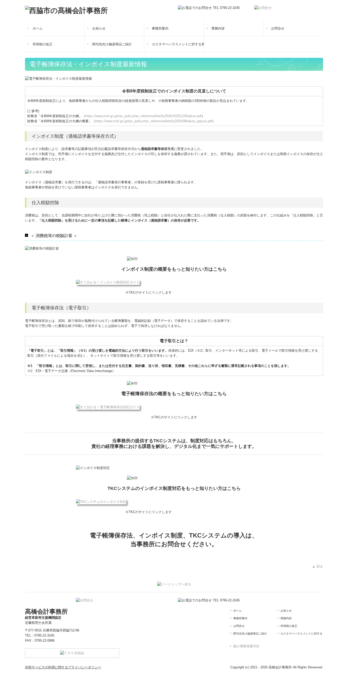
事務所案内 (160, 28)
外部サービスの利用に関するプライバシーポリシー (63, 667)
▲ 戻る (317, 566)
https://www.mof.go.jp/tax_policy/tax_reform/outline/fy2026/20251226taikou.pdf (143, 116)
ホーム (38, 28)
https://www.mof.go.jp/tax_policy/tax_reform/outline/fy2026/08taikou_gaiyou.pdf (153, 121)
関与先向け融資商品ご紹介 (112, 44)
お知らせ (98, 28)
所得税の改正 (42, 44)
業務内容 (218, 28)
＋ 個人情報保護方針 (244, 646)
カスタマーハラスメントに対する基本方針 (178, 44)
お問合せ (277, 28)
